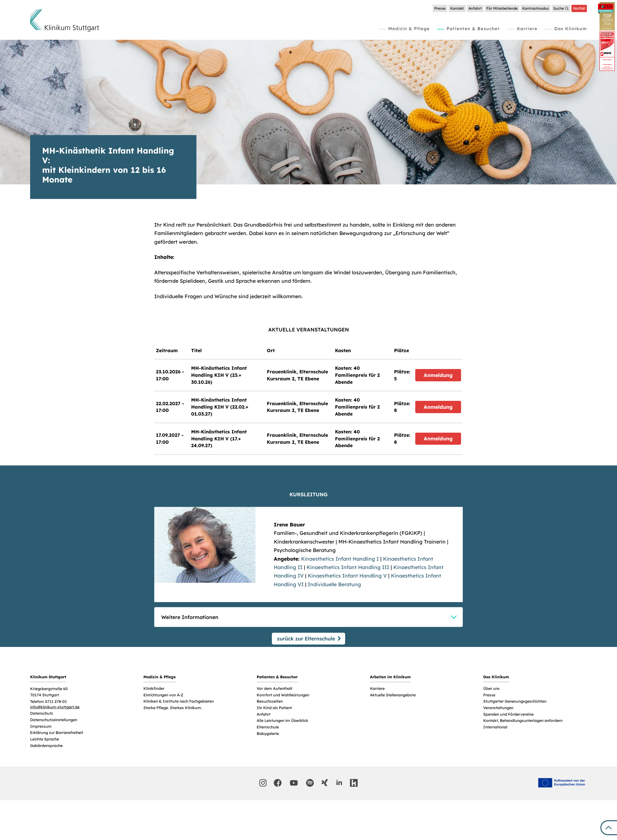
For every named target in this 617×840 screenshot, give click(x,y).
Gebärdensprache (46, 745)
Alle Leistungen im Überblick (282, 720)
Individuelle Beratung (334, 584)
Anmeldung (438, 375)
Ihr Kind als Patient (274, 708)
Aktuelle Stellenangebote (393, 695)
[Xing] (324, 782)
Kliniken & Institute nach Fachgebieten (178, 701)
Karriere (527, 28)
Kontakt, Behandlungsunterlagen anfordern (523, 720)
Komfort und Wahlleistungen (283, 695)
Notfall (579, 8)
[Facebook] (278, 783)
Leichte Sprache (44, 739)
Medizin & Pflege (409, 28)
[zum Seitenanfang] (608, 827)
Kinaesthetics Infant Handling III (348, 567)
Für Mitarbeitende (502, 8)
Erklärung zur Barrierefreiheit (56, 732)
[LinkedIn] (339, 782)
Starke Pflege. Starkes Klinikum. (172, 708)
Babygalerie (268, 733)
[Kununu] (354, 783)
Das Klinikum (570, 28)
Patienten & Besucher (473, 28)
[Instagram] (263, 783)
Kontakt (457, 8)
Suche (558, 8)
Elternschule (268, 727)
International (495, 727)
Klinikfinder (153, 688)
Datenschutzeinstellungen (53, 720)
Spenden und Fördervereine (508, 714)
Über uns (491, 688)
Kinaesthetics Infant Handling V (347, 575)
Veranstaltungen (498, 708)
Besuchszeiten (270, 701)
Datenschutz (41, 713)
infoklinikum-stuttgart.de (55, 707)
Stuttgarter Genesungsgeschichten (514, 701)
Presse (440, 8)
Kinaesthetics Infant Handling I (340, 559)
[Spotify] (310, 783)
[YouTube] (294, 783)
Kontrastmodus (535, 8)
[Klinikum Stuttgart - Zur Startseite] (64, 20)
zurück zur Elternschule (306, 638)
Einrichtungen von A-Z (163, 695)
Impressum (41, 726)
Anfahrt (475, 8)
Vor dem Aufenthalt (274, 688)
